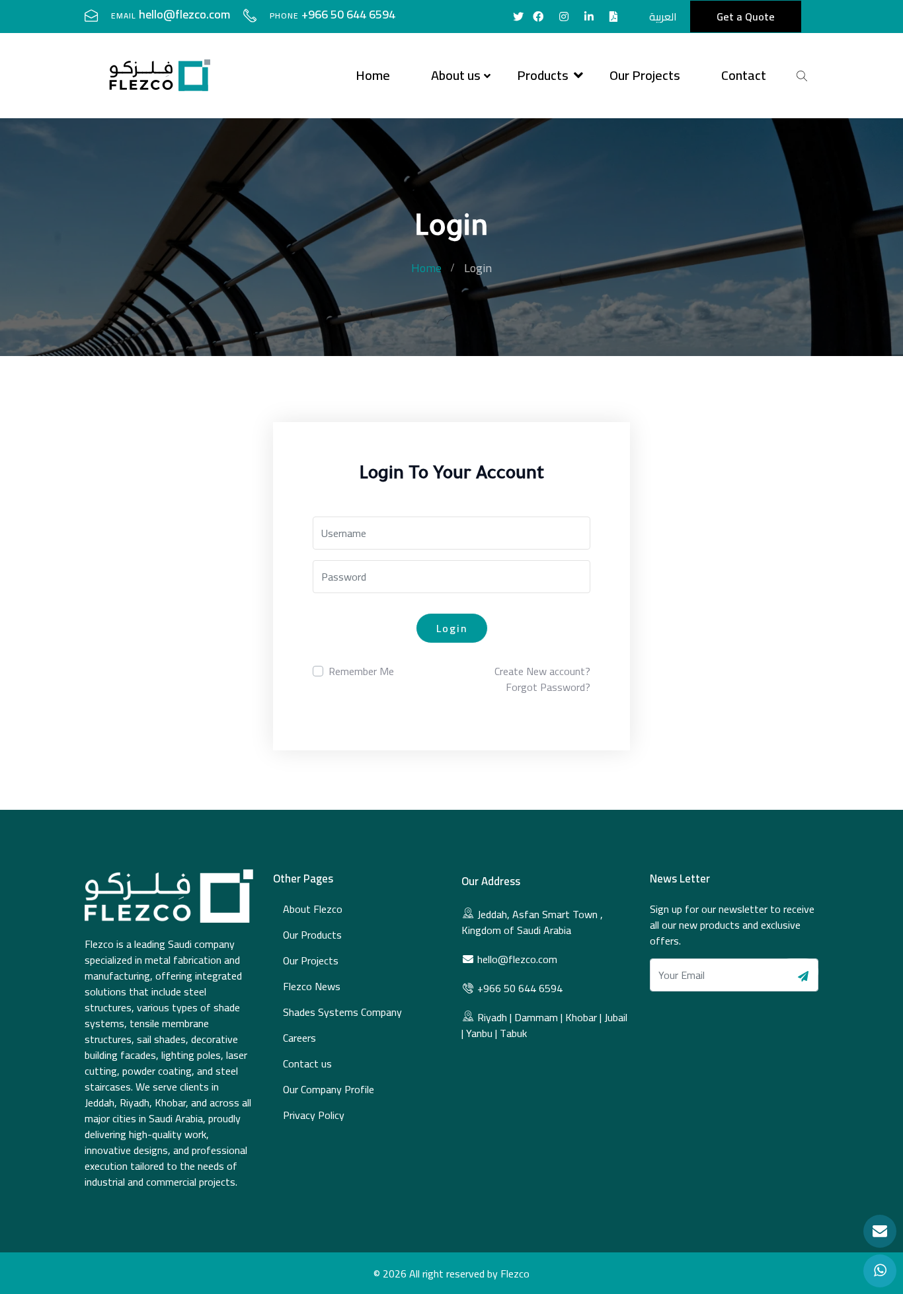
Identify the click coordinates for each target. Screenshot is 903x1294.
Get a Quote (746, 16)
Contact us (307, 1063)
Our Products (312, 935)
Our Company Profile (328, 1089)
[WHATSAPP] (879, 1270)
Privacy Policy (313, 1115)
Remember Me (361, 671)
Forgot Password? (548, 687)
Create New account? (542, 671)
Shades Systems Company (342, 1012)
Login (451, 628)
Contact (743, 75)
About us (456, 75)
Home (373, 75)
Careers (299, 1038)
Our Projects (644, 75)
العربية (663, 16)
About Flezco (312, 909)
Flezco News (311, 986)
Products (543, 75)
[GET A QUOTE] (879, 1231)
